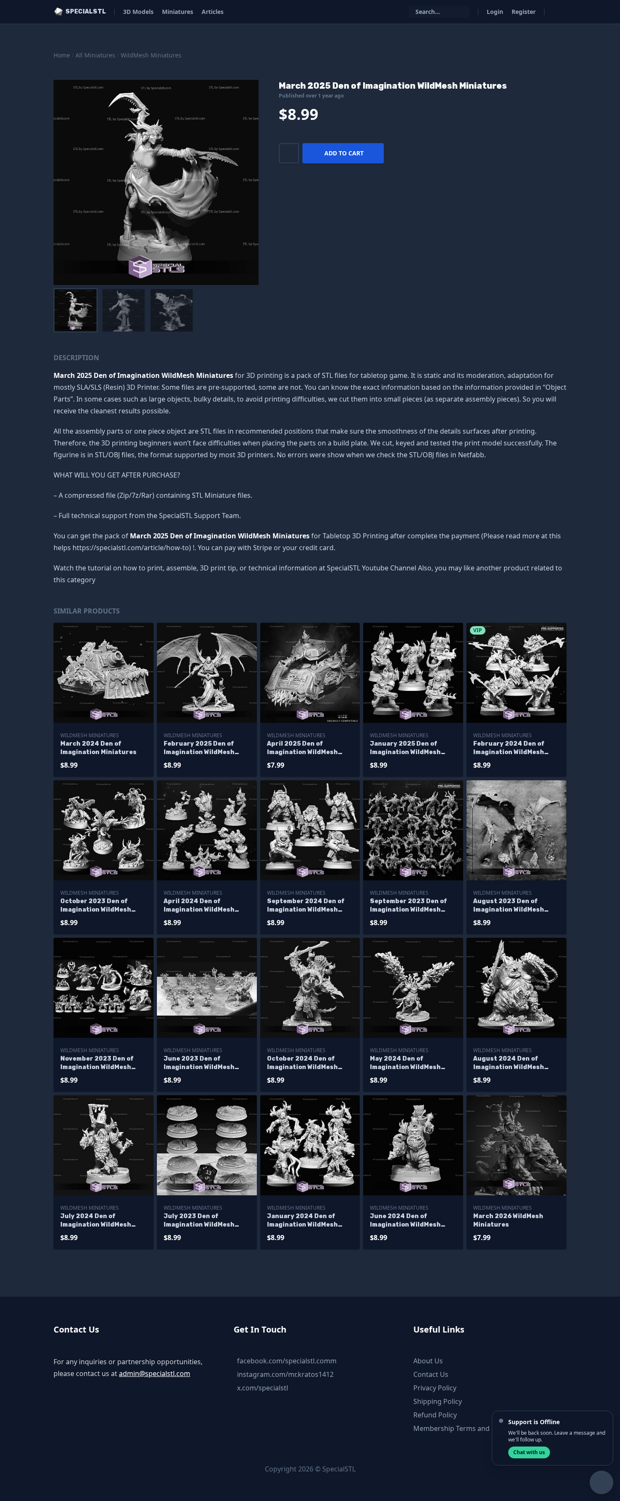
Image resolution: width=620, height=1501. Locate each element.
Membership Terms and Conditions (469, 1428)
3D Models (138, 12)
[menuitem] (75, 310)
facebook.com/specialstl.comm (287, 1360)
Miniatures (177, 12)
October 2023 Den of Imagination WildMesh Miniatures (95, 906)
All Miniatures (95, 55)
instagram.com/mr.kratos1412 (285, 1374)
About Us (428, 1360)
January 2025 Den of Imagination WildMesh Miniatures (405, 748)
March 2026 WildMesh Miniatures (508, 1220)
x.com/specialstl (262, 1387)
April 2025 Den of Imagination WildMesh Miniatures (302, 748)
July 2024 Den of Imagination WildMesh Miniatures (95, 1221)
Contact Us (430, 1374)
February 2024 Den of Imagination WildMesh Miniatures (508, 748)
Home (62, 55)
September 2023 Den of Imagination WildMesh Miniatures (408, 906)
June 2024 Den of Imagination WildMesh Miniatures (405, 1221)
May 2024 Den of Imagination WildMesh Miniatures (405, 1063)
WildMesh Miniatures (151, 55)
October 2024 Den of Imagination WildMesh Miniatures (302, 1063)
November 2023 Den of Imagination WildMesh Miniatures (96, 1063)
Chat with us (529, 1452)
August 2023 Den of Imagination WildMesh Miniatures (508, 906)
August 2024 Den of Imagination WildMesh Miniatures (508, 1063)
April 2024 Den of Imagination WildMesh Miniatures (199, 906)
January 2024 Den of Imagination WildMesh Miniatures (302, 1221)
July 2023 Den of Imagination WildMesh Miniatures (199, 1221)
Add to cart (344, 153)
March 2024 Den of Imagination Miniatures (98, 748)
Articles (213, 12)
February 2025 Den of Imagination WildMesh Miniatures (199, 748)
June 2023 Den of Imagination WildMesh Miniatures (199, 1063)
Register (524, 12)
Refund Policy (435, 1415)
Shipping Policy (437, 1401)
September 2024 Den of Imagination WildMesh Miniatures (305, 906)
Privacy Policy (434, 1387)
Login (495, 12)
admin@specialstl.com (154, 1373)
